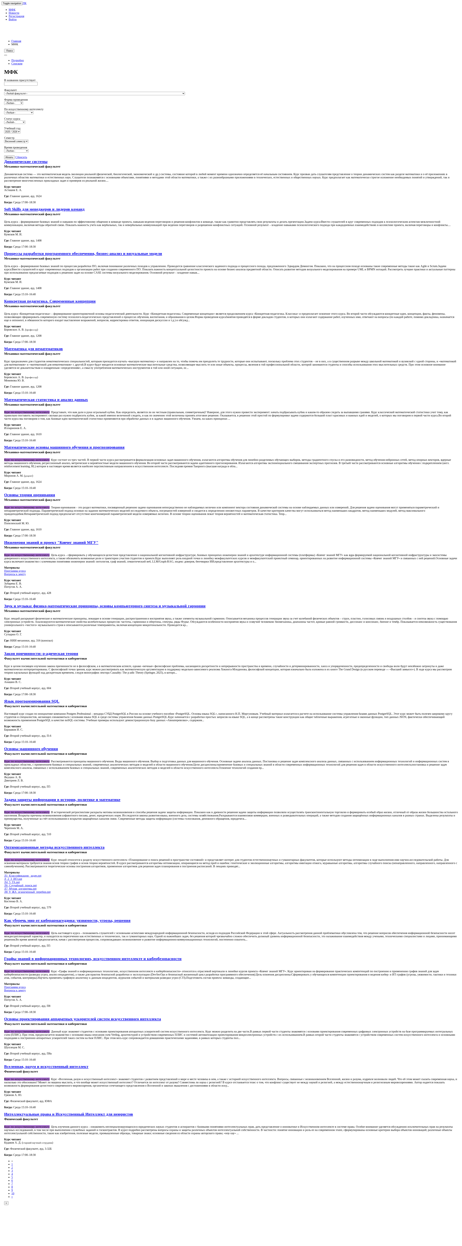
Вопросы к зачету (15, 574)
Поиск (9, 50)
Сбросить (21, 157)
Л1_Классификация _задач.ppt (22, 875)
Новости (14, 12)
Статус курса (12, 118)
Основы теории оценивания (29, 495)
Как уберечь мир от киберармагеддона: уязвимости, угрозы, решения (67, 920)
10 (12, 1193)
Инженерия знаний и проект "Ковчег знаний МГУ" (51, 542)
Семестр (9, 137)
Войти (13, 19)
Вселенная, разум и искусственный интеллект (46, 1066)
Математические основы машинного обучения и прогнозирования (64, 447)
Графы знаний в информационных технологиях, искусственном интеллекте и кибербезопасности (93, 958)
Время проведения (15, 147)
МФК (12, 9)
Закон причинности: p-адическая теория (41, 653)
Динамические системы (25, 161)
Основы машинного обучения (31, 748)
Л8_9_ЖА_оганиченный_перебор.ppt (27, 891)
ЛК (25, 3)
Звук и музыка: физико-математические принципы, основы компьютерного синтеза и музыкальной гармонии (105, 606)
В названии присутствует (20, 80)
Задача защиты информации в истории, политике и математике (62, 799)
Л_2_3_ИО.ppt (13, 878)
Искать (9, 157)
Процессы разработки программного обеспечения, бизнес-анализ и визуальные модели (83, 253)
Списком (16, 63)
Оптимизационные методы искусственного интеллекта (54, 847)
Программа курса (15, 570)
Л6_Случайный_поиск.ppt (20, 885)
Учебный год (12, 128)
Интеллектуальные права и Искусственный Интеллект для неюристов (68, 1114)
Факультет (10, 90)
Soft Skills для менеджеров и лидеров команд (44, 209)
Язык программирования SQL (31, 701)
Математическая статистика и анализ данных (46, 399)
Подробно (17, 60)
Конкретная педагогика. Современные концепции (50, 301)
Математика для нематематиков (33, 348)
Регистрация (16, 16)
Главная (16, 41)
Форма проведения (16, 99)
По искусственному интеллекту (23, 109)
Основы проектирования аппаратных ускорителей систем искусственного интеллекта (82, 1019)
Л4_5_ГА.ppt (12, 882)
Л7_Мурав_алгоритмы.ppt (20, 888)
